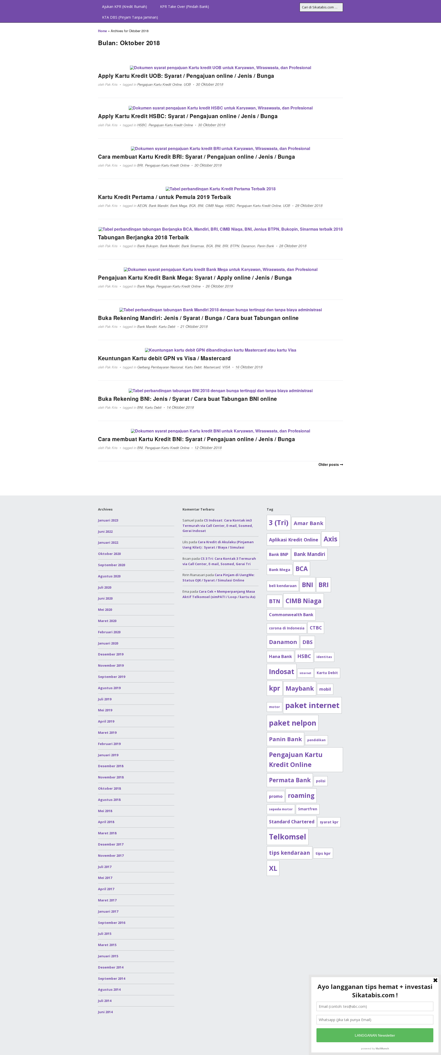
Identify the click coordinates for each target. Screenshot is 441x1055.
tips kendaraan (289, 852)
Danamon (248, 245)
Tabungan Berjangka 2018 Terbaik (143, 237)
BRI (140, 165)
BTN (274, 601)
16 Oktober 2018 (249, 366)
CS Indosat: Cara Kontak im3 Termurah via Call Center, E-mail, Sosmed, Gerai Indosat (217, 525)
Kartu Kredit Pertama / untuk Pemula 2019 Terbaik (164, 197)
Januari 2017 (108, 911)
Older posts (328, 464)
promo (276, 796)
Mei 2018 (105, 811)
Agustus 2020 (109, 576)
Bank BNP (278, 554)
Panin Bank (265, 245)
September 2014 (111, 978)
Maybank (300, 688)
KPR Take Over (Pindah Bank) (184, 6)
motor (274, 707)
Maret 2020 (107, 620)
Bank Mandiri (158, 205)
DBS (307, 642)
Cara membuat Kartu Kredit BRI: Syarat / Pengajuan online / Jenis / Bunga (196, 156)
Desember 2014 (110, 967)
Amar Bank (308, 523)
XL (273, 868)
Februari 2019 (109, 743)
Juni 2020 (105, 598)
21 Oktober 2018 (194, 326)
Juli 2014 (104, 1000)
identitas (324, 657)
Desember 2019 (110, 654)
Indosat (281, 671)
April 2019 (106, 721)
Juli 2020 (104, 587)
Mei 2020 (105, 609)
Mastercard (212, 367)
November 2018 (111, 777)
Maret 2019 (107, 732)
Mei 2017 (105, 877)
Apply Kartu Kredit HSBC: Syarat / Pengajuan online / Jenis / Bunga (188, 116)
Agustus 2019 (109, 688)
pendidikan (316, 740)
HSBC (141, 124)
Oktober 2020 (109, 553)
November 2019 (111, 665)
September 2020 (111, 565)
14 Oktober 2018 (180, 407)
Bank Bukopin (147, 245)
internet (305, 673)
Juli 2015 (104, 933)
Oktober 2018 (109, 788)
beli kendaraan (283, 585)
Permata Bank (290, 780)
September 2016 (111, 922)
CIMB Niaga (214, 205)
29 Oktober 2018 (309, 205)
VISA (226, 367)
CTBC (316, 628)
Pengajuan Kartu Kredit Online (159, 84)
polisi (320, 781)
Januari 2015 (108, 956)
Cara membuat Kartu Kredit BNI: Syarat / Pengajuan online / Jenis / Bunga (196, 439)
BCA (192, 205)
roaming (301, 795)
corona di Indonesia (286, 628)
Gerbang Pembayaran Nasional (160, 367)
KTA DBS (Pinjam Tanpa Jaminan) (130, 17)
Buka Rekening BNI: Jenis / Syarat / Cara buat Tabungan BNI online (187, 398)
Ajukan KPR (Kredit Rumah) (124, 6)
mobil (325, 689)
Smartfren (307, 809)
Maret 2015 (107, 944)
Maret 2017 (107, 900)
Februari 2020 (109, 632)
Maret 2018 (107, 833)
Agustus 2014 (109, 989)
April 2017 (106, 889)
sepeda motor (281, 809)
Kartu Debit (167, 326)
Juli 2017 (104, 866)
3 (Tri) (278, 522)
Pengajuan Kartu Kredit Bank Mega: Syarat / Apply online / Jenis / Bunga (195, 277)
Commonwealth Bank (291, 614)
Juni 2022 (105, 531)
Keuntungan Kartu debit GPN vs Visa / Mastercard (164, 358)
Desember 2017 (110, 844)
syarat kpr (329, 822)
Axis (330, 538)
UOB (187, 84)
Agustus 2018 (109, 799)
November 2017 (111, 855)
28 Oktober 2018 (293, 245)
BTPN (234, 245)
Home (102, 31)
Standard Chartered (291, 821)
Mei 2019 (105, 710)
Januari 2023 (108, 520)
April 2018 (106, 822)
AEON (142, 205)
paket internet (312, 705)
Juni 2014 (105, 1012)
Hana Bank (280, 656)
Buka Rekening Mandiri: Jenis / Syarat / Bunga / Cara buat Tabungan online (198, 317)
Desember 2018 (110, 766)
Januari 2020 (108, 643)
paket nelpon (292, 723)
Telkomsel (287, 836)
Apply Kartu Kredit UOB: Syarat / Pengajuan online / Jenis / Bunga (186, 75)
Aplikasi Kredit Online (293, 539)
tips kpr (323, 853)
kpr (274, 688)
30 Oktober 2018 (209, 84)
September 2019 (111, 676)
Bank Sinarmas (192, 245)
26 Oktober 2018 (219, 286)
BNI (200, 205)
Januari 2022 (108, 542)
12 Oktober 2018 (208, 447)
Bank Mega (178, 205)
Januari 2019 (108, 755)
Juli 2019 (104, 699)
